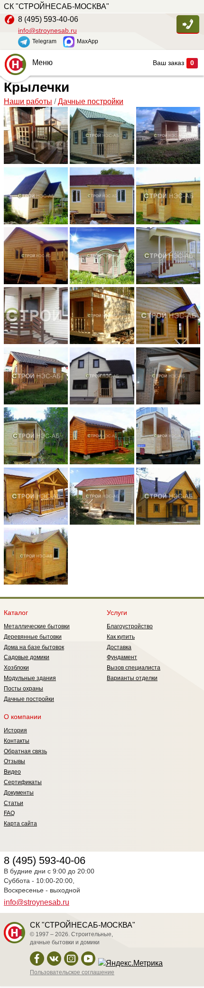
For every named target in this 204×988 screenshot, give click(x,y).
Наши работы (28, 101)
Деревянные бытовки (33, 636)
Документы (19, 792)
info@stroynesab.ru (47, 30)
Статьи (13, 803)
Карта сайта (20, 823)
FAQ (9, 813)
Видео (12, 771)
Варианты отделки (132, 678)
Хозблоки (16, 667)
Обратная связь (25, 751)
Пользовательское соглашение (72, 972)
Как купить (121, 636)
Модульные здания (30, 678)
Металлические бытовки (37, 626)
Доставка (119, 647)
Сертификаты (23, 782)
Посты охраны (23, 688)
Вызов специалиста (133, 667)
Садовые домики (26, 657)
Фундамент (122, 657)
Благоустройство (130, 626)
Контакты (16, 741)
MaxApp (87, 41)
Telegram (44, 41)
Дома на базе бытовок (34, 647)
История (15, 730)
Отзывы (14, 761)
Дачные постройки (90, 101)
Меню (42, 62)
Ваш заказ (173, 63)
